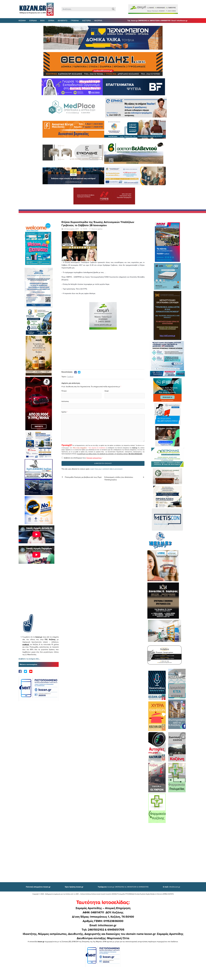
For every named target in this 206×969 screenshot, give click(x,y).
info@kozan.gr (171, 887)
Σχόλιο (64, 412)
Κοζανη (22, 20)
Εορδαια (33, 20)
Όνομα (64, 391)
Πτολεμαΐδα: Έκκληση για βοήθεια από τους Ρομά (83, 477)
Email (106, 391)
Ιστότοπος (65, 401)
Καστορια (86, 20)
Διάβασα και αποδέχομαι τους (83, 458)
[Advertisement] (39, 592)
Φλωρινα (98, 20)
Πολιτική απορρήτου (80, 448)
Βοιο (42, 20)
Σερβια (51, 20)
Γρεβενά (70, 376)
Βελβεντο (62, 20)
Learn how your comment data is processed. (106, 469)
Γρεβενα (75, 20)
